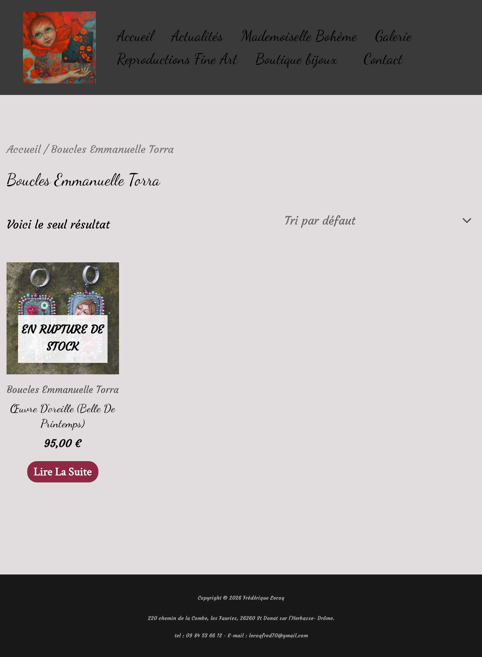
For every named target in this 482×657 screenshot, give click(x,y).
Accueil (135, 36)
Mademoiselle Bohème (299, 36)
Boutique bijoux (296, 59)
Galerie (393, 36)
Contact (383, 59)
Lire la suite (63, 471)
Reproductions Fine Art (177, 59)
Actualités (197, 36)
